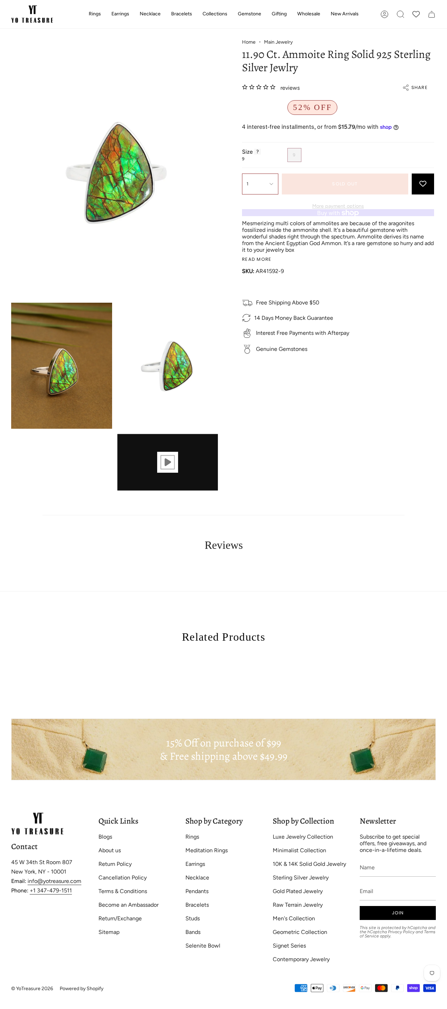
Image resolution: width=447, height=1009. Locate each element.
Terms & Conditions (122, 891)
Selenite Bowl (202, 945)
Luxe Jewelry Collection (303, 836)
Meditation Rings (206, 850)
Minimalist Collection (299, 850)
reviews (290, 87)
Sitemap (108, 932)
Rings (192, 836)
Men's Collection (294, 918)
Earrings (195, 864)
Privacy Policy (401, 931)
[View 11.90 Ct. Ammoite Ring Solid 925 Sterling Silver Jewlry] (167, 462)
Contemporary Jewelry (301, 959)
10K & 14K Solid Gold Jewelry (309, 864)
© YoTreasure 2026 (32, 989)
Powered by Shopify (81, 989)
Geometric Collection (300, 932)
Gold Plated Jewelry (298, 891)
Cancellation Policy (122, 877)
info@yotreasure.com (54, 881)
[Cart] (432, 14)
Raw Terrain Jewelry (298, 904)
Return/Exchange (120, 918)
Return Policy (115, 864)
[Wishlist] (416, 14)
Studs (192, 918)
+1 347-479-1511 (51, 890)
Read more (257, 259)
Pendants (196, 891)
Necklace (197, 877)
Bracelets (197, 904)
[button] (94, 14)
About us (109, 850)
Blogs (105, 836)
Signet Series (289, 945)
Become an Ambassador (128, 904)
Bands (192, 932)
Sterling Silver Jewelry (301, 877)
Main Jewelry (278, 42)
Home (249, 42)
